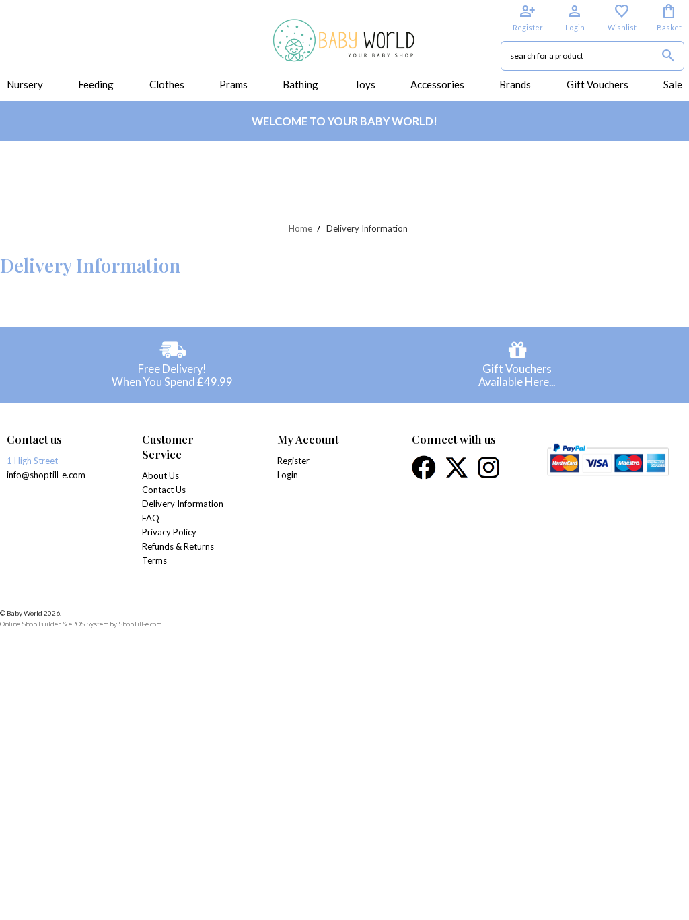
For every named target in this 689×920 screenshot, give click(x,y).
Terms (154, 560)
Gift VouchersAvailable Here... (516, 375)
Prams (233, 84)
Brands (515, 84)
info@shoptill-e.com (46, 474)
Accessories (437, 84)
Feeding (96, 84)
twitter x (457, 467)
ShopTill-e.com (139, 624)
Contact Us (164, 489)
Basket (669, 17)
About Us (160, 475)
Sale (672, 84)
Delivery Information (182, 503)
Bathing (300, 84)
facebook (424, 467)
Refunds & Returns (178, 546)
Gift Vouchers (597, 84)
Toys (364, 84)
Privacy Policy (169, 532)
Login (575, 17)
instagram (489, 467)
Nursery (25, 84)
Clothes (166, 84)
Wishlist (622, 17)
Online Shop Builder (30, 624)
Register (528, 17)
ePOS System (88, 624)
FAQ (150, 518)
